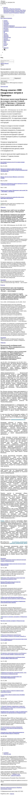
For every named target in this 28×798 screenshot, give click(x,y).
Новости (5, 7)
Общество (22, 12)
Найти (2, 16)
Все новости (6, 8)
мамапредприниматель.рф (18, 419)
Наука (24, 10)
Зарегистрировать (7, 18)
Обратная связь (7, 754)
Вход (2, 18)
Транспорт (22, 11)
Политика (12, 8)
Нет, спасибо (4, 81)
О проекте (5, 29)
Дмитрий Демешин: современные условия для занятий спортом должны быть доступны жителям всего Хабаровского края (14, 712)
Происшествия (7, 10)
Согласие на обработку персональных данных (14, 27)
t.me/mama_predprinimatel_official (18, 543)
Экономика (18, 8)
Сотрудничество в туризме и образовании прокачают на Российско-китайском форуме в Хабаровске (12, 733)
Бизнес (12, 10)
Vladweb (12, 793)
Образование (6, 11)
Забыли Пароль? (5, 63)
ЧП (13, 12)
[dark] (4, 49)
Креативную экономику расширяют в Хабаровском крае (13, 620)
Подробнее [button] (3, 280)
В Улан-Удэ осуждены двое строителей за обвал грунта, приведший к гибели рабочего (12, 198)
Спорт (20, 10)
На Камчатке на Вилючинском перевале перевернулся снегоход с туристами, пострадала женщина (14, 184)
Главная (5, 20)
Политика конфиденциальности (8, 787)
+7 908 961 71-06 (16, 774)
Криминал (16, 12)
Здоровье (12, 11)
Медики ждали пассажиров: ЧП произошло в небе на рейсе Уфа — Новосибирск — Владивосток (14, 191)
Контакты (5, 28)
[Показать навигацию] (1, 5)
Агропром (17, 11)
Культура (17, 10)
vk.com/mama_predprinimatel (19, 542)
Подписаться (17, 78)
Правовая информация (9, 25)
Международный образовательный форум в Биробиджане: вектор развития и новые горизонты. (13, 602)
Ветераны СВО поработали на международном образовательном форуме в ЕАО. (10, 582)
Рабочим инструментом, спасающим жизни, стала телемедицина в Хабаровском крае (11, 677)
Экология (5, 12)
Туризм (10, 12)
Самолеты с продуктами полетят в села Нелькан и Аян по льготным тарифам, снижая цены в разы (13, 658)
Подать (2, 520)
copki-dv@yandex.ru (16, 775)
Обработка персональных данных (11, 788)
